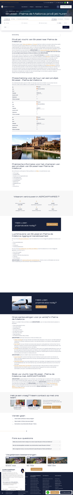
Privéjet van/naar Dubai (33, 486)
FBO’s (37, 171)
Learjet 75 (38, 107)
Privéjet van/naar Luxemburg (34, 489)
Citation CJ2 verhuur (46, 484)
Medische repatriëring (58, 485)
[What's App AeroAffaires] (65, 2)
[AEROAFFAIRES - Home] (7, 7)
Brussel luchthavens (24, 238)
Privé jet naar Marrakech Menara (23, 491)
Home (7, 11)
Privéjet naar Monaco (9, 493)
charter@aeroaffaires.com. (18, 387)
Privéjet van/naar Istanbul (34, 480)
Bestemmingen (12, 11)
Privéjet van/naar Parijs (33, 484)
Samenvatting (15, 34)
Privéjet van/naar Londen (34, 478)
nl (69, 2)
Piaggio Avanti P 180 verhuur (47, 486)
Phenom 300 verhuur (46, 487)
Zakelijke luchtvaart (58, 481)
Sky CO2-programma (52, 383)
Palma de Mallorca (27, 44)
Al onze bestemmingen (36, 469)
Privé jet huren (57, 478)
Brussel (35, 44)
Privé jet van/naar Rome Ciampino (35, 490)
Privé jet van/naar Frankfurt (34, 483)
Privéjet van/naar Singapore (34, 487)
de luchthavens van (28, 248)
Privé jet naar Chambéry (21, 493)
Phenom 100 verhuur (46, 480)
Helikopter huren (57, 480)
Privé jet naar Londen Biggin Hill (11, 490)
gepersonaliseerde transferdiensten (49, 50)
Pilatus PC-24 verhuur (46, 483)
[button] (66, 6)
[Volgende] (59, 157)
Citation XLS (38, 123)
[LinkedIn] (67, 2)
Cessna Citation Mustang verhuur (48, 478)
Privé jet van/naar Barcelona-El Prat (35, 493)
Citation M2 (38, 92)
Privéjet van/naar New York (34, 481)
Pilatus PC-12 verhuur (46, 481)
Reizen (17, 11)
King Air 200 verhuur (46, 489)
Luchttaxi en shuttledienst (59, 488)
